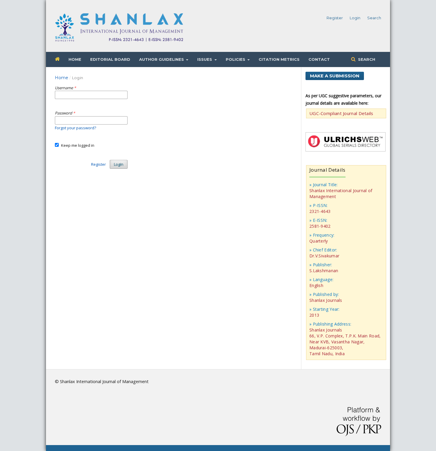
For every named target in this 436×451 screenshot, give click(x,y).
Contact (319, 59)
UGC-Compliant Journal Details (341, 113)
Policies (236, 59)
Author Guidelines (162, 59)
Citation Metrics (279, 59)
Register (335, 17)
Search (366, 59)
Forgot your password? (75, 127)
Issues (205, 59)
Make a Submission (334, 76)
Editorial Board (110, 59)
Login (355, 17)
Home (75, 59)
